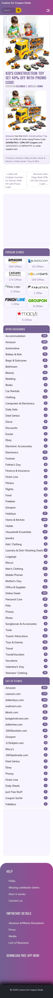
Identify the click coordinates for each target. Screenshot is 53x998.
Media (12, 936)
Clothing (25, 397)
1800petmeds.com (25, 755)
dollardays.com (25, 700)
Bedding (25, 378)
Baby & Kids (30, 158)
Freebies (25, 501)
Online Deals (20, 161)
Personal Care (25, 599)
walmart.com (25, 706)
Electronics (25, 452)
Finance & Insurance (25, 470)
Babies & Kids (25, 354)
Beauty (25, 372)
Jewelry (25, 538)
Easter (25, 434)
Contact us (16, 900)
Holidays (25, 513)
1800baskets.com (25, 730)
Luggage (25, 556)
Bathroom (25, 366)
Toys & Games (25, 642)
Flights (25, 489)
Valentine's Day (25, 666)
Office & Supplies (25, 587)
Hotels (25, 526)
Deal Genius (25, 415)
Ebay (25, 440)
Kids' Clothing (25, 544)
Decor (25, 421)
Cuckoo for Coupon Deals (16, 2)
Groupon (25, 507)
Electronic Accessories (25, 446)
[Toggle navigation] (48, 10)
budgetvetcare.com (25, 718)
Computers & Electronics (25, 403)
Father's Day (25, 464)
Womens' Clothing (25, 673)
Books (25, 385)
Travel (25, 648)
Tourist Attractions (25, 636)
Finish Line (25, 476)
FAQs (12, 881)
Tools (25, 630)
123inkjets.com (25, 743)
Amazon (19, 158)
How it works (17, 894)
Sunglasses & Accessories (25, 623)
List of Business (19, 942)
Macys (25, 562)
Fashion (25, 458)
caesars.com (25, 694)
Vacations (25, 660)
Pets (25, 605)
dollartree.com (25, 724)
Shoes (25, 617)
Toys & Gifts (33, 161)
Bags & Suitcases (25, 360)
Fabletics (25, 804)
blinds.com (25, 712)
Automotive (25, 348)
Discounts (25, 428)
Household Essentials (25, 532)
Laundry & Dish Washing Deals (25, 550)
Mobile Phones (25, 575)
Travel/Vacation (25, 654)
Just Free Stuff (25, 792)
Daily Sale (25, 409)
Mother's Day (25, 581)
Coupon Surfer (25, 798)
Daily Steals (25, 785)
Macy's (25, 749)
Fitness (25, 483)
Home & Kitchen (25, 519)
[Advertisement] (26, 220)
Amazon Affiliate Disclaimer (26, 923)
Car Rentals (25, 391)
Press (12, 929)
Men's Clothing (25, 568)
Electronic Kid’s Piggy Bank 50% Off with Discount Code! (39, 179)
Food (25, 495)
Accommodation (25, 336)
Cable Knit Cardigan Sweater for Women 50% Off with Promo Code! (14, 180)
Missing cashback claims (24, 887)
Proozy (25, 611)
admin (40, 86)
